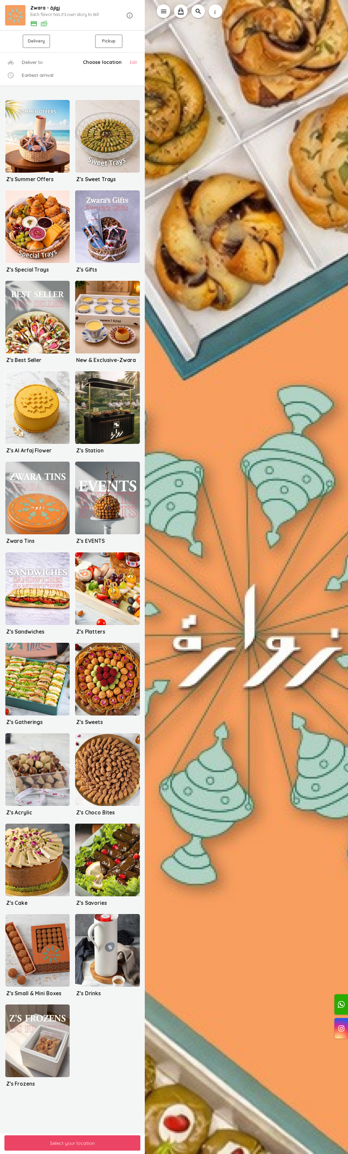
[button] (72, 15)
